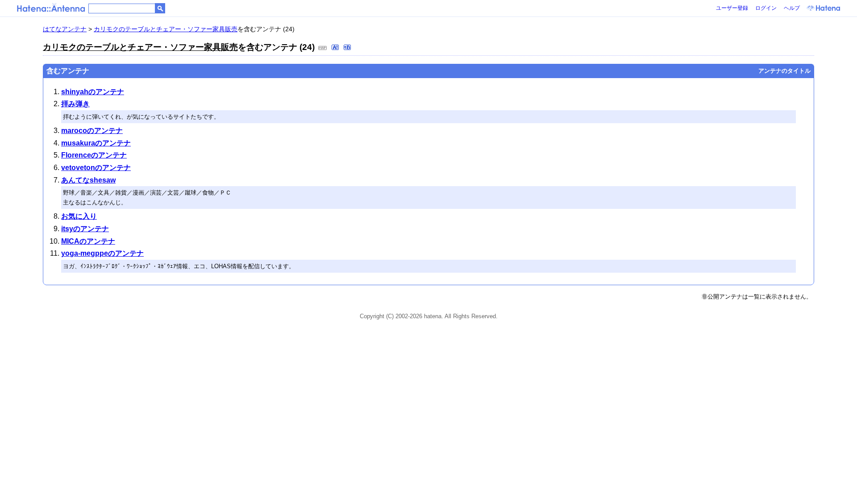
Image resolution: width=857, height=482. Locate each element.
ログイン (766, 8)
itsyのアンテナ (85, 229)
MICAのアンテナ (88, 241)
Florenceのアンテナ (94, 155)
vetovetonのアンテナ (96, 167)
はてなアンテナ (65, 29)
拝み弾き (75, 104)
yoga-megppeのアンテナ (102, 253)
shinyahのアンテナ (92, 92)
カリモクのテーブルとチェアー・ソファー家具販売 (165, 29)
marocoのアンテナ (92, 130)
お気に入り (79, 216)
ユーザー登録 (732, 8)
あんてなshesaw (88, 180)
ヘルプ (792, 8)
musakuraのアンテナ (96, 143)
